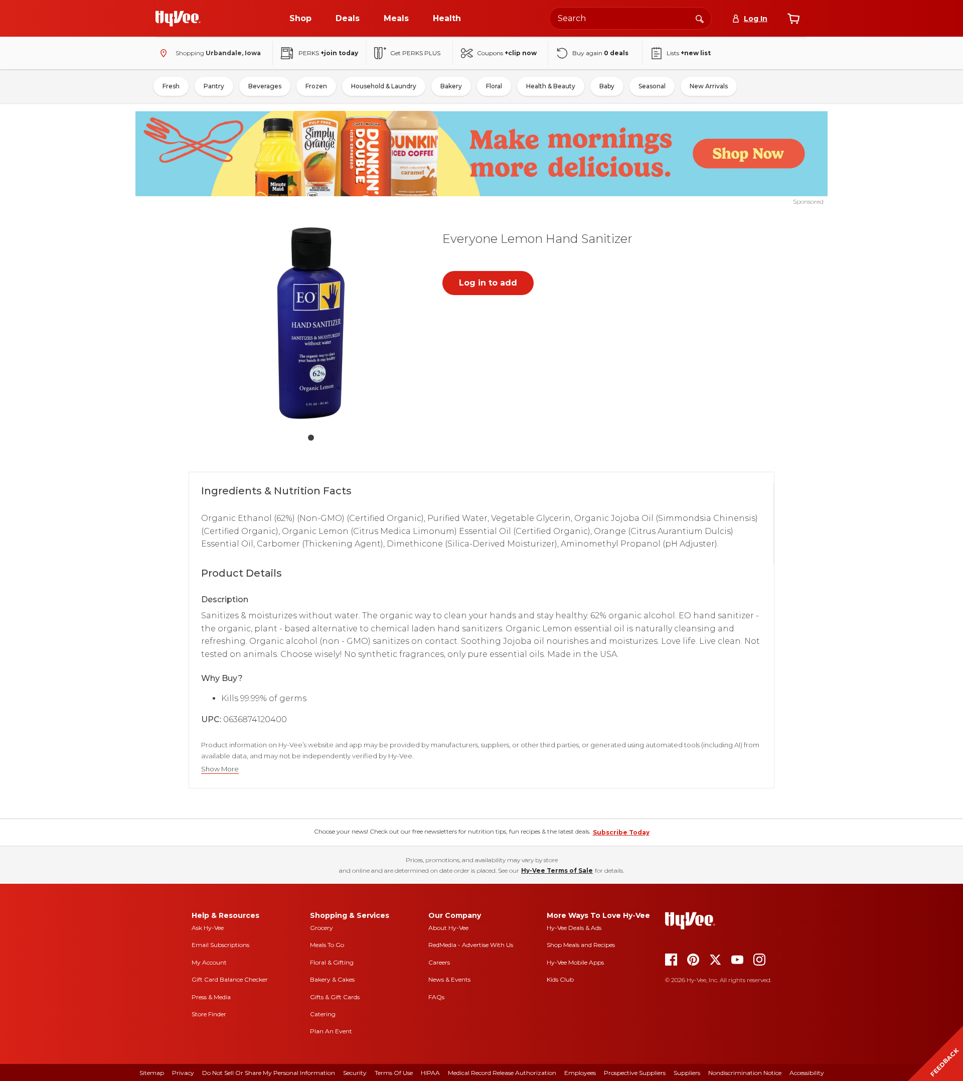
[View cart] (793, 19)
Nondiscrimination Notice (744, 1072)
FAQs (436, 997)
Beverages (264, 86)
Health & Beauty (550, 86)
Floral (494, 86)
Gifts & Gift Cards (335, 997)
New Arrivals (709, 86)
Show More (220, 769)
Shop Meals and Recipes (581, 945)
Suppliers (687, 1072)
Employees (580, 1072)
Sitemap (151, 1072)
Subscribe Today (621, 832)
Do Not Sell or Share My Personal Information (268, 1072)
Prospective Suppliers (635, 1072)
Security (355, 1072)
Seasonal (652, 86)
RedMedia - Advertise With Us (470, 945)
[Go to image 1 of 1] (310, 438)
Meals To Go (327, 945)
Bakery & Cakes (332, 979)
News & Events (449, 979)
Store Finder (209, 1014)
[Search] (700, 18)
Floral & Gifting (332, 962)
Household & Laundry (383, 86)
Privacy (183, 1072)
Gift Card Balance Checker (230, 979)
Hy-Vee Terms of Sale (557, 870)
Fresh (171, 86)
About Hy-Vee (448, 927)
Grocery (321, 927)
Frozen (316, 86)
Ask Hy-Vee (208, 927)
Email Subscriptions (220, 945)
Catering (323, 1014)
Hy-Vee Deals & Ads (574, 927)
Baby (606, 86)
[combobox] (630, 18)
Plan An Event (331, 1031)
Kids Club (560, 979)
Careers (439, 962)
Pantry (214, 86)
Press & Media (211, 997)
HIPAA (430, 1072)
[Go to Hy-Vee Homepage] (178, 19)
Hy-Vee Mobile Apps (575, 962)
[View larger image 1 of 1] (311, 323)
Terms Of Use (394, 1072)
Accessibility (806, 1072)
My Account (209, 962)
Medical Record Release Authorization (502, 1072)
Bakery (451, 86)
